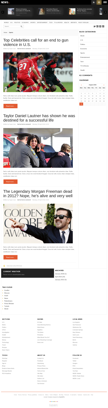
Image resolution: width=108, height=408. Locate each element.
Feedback (40, 361)
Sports (32, 22)
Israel (6, 295)
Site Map (39, 373)
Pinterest (100, 26)
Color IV (54, 401)
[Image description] (39, 72)
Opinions (80, 394)
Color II (51, 401)
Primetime (40, 335)
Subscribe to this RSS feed (14, 266)
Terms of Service (22, 394)
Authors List (40, 378)
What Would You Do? (43, 337)
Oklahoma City (77, 327)
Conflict (6, 290)
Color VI (57, 401)
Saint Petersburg (77, 337)
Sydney (75, 345)
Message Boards (7, 371)
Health (66, 22)
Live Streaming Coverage (44, 340)
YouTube (75, 371)
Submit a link (86, 394)
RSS (99, 2)
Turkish (6, 306)
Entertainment (42, 22)
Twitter (94, 26)
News (5, 2)
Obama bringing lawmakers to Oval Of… (23, 10)
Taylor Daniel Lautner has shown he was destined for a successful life (39, 118)
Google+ (103, 26)
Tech (50, 22)
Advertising (40, 363)
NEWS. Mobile (77, 373)
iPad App (4, 358)
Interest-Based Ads (42, 368)
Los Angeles (76, 322)
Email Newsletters (78, 368)
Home (5, 32)
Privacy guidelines (32, 394)
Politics (17, 22)
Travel (4, 345)
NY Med (39, 322)
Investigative (5, 332)
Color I (50, 401)
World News (40, 327)
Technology (5, 342)
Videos (47, 394)
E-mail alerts (73, 394)
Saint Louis (76, 335)
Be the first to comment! (24, 48)
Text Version (40, 383)
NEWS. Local (76, 378)
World (6, 22)
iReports (74, 22)
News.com (40, 342)
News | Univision (42, 381)
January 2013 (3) (61, 279)
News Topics (5, 350)
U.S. (11, 22)
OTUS (4, 330)
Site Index (40, 376)
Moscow (75, 342)
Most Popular (83, 22)
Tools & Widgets (54, 394)
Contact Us (40, 358)
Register (4, 361)
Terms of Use (41, 371)
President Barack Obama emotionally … (54, 10)
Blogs (3, 366)
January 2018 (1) (61, 274)
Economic (25, 22)
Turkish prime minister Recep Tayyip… (84, 10)
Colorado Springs (78, 330)
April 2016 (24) (60, 277)
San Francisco (77, 325)
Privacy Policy (41, 366)
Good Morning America (44, 325)
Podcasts (66, 394)
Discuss (6, 293)
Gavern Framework (54, 406)
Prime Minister (9, 303)
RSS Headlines (6, 373)
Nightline (40, 330)
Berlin (74, 340)
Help (92, 394)
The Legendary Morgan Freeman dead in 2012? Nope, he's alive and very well (37, 193)
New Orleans (76, 332)
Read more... (10, 106)
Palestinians (8, 301)
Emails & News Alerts (8, 368)
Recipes (4, 347)
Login (93, 2)
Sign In (4, 363)
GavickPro (62, 397)
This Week (40, 332)
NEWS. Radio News (78, 376)
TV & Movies (58, 22)
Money (4, 340)
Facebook (97, 26)
